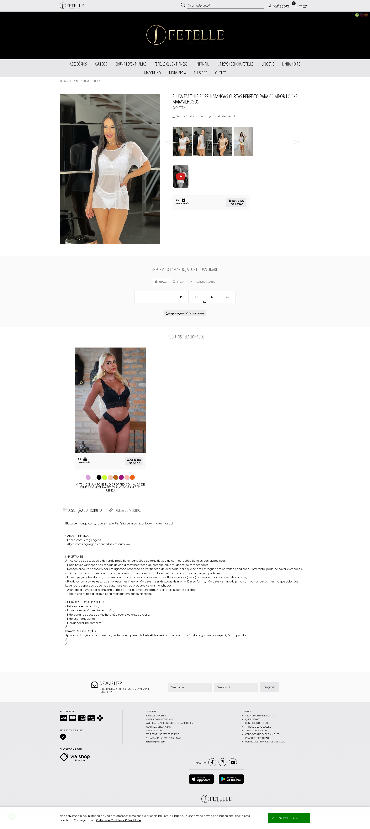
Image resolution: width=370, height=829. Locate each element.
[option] (182, 142)
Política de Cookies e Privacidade (118, 820)
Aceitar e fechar (289, 817)
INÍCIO (63, 81)
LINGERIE (97, 81)
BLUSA (86, 81)
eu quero (269, 687)
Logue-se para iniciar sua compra (186, 313)
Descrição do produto (85, 510)
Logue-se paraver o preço (236, 202)
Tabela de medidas (127, 510)
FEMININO (74, 81)
